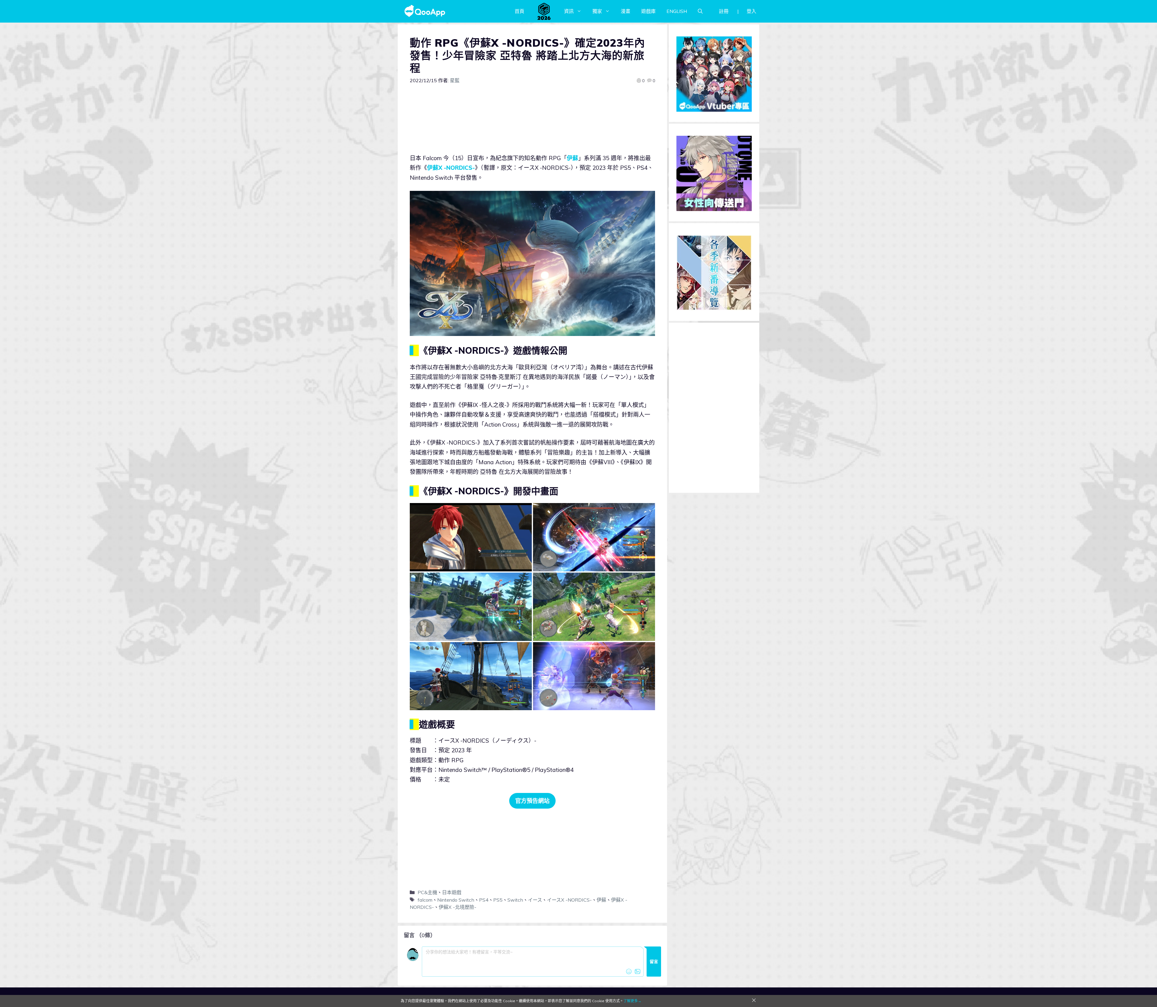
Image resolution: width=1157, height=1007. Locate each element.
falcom (425, 900)
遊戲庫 (648, 11)
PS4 (483, 900)
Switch (515, 900)
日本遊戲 (451, 892)
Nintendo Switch (455, 900)
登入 (751, 11)
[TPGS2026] (544, 11)
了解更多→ (632, 1001)
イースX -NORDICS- (569, 900)
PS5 (498, 900)
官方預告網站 (532, 800)
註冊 (724, 11)
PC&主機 (427, 892)
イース (535, 900)
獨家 (597, 11)
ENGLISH (676, 11)
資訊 (569, 11)
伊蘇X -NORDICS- (451, 167)
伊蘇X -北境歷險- (457, 907)
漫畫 (625, 11)
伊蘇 (572, 158)
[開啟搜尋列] (700, 11)
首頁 (519, 11)
